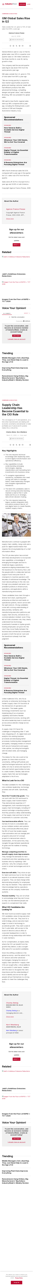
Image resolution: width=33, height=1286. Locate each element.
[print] (30, 46)
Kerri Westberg (22, 432)
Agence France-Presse (16, 33)
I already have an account (16, 339)
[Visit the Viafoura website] (26, 321)
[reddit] (19, 46)
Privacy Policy (19, 1278)
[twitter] (16, 46)
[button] (3, 4)
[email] (22, 46)
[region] (16, 317)
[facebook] (10, 46)
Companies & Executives (9, 13)
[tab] (7, 313)
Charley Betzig (11, 432)
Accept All (16, 1282)
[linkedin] (13, 46)
